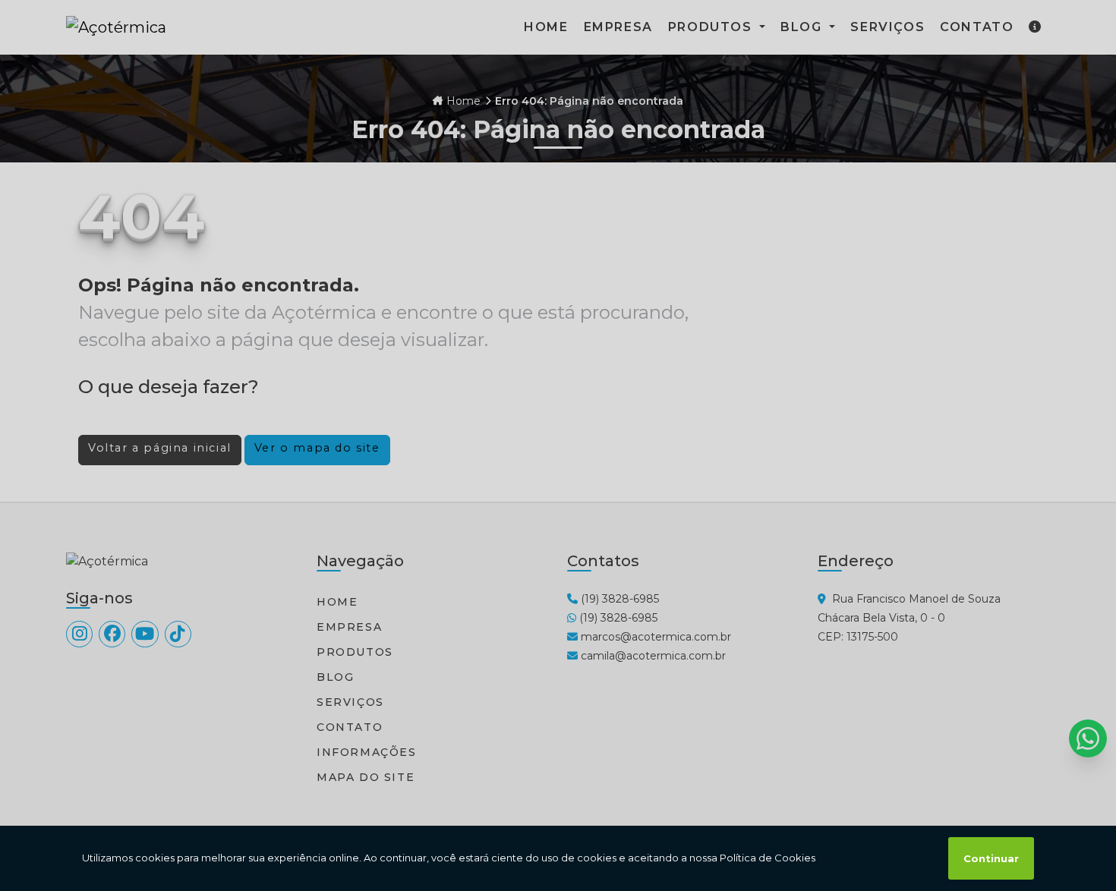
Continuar (991, 858)
